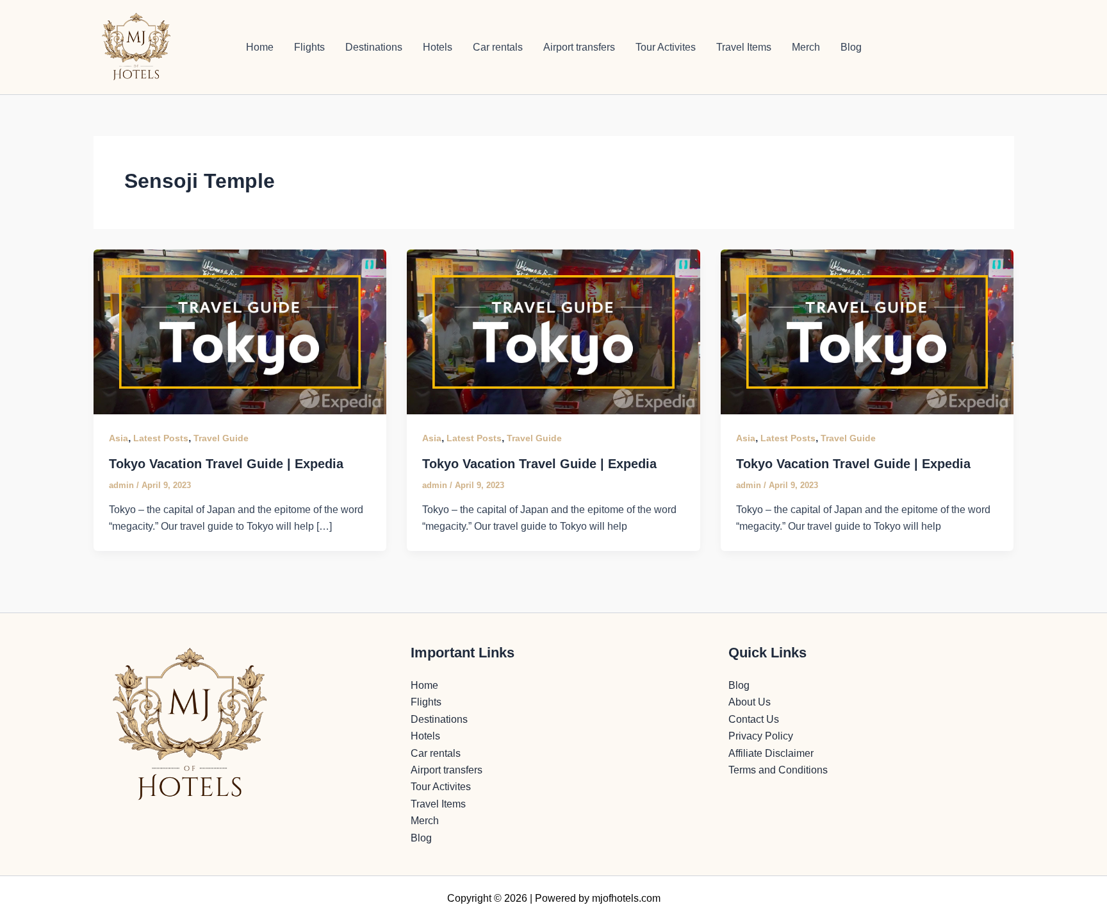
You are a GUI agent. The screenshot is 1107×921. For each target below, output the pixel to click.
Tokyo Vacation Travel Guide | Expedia (226, 464)
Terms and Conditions (778, 770)
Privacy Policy (760, 736)
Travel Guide (221, 438)
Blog (851, 47)
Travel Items (743, 47)
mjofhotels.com (626, 898)
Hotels (437, 47)
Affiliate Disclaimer (771, 753)
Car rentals (498, 47)
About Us (749, 702)
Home (260, 47)
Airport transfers (579, 47)
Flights (309, 47)
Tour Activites (666, 47)
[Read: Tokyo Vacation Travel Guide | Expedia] (240, 331)
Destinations (373, 47)
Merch (806, 47)
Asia (118, 438)
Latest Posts (160, 438)
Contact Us (753, 719)
